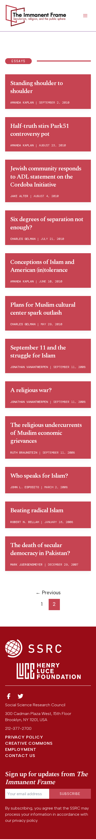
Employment (20, 749)
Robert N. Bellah (24, 522)
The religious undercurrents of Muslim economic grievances (46, 433)
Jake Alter (19, 196)
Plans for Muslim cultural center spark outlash (42, 309)
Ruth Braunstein (23, 453)
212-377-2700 (18, 728)
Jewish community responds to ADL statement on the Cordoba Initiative (45, 176)
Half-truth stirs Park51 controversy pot (39, 130)
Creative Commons (29, 743)
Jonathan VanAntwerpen (29, 367)
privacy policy (24, 820)
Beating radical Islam (36, 510)
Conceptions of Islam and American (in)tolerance (42, 266)
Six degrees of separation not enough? (46, 223)
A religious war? (30, 390)
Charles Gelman (22, 239)
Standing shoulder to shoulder (36, 87)
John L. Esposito (24, 487)
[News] (8, 696)
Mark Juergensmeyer (26, 564)
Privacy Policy (24, 737)
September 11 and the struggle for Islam (38, 351)
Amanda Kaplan (22, 102)
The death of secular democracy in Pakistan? (40, 549)
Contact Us (20, 755)
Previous (48, 593)
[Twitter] (20, 696)
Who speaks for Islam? (39, 475)
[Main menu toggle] (85, 15)
